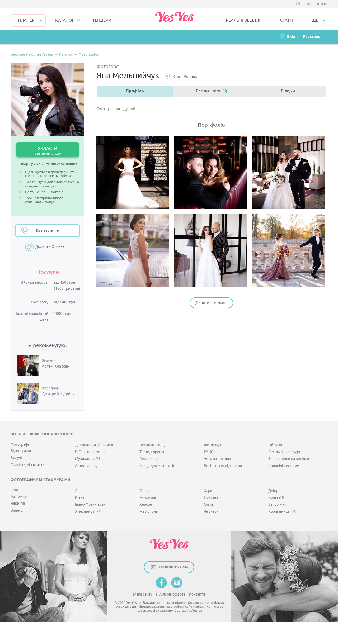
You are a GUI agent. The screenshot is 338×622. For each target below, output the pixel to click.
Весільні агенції (153, 445)
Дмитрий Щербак (58, 394)
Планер (26, 20)
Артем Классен (55, 366)
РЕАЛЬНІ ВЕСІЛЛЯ (243, 20)
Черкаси (211, 511)
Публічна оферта (170, 594)
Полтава (211, 497)
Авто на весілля (217, 459)
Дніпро (274, 490)
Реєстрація (313, 36)
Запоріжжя (278, 504)
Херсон (145, 504)
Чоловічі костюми (283, 466)
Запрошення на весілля (288, 459)
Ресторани (148, 459)
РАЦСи (209, 452)
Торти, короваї (151, 452)
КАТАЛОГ (64, 20)
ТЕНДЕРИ (101, 20)
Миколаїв (147, 497)
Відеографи (21, 451)
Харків (209, 490)
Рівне (80, 497)
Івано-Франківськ (90, 504)
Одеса (144, 490)
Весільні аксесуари (284, 452)
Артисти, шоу (86, 466)
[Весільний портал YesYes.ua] (174, 19)
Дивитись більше (211, 302)
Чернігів (18, 503)
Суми (208, 504)
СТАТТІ (286, 20)
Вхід (291, 36)
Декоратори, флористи (94, 445)
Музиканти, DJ (87, 459)
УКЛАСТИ (47, 150)
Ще (315, 20)
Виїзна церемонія (90, 452)
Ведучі (16, 457)
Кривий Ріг (277, 497)
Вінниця (18, 510)
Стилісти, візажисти (27, 465)
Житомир (19, 496)
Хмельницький (88, 511)
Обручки (275, 445)
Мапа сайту (142, 594)
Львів (80, 490)
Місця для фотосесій (157, 466)
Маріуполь (148, 511)
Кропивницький (282, 511)
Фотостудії (213, 445)
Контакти (48, 230)
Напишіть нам (315, 4)
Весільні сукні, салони (223, 466)
